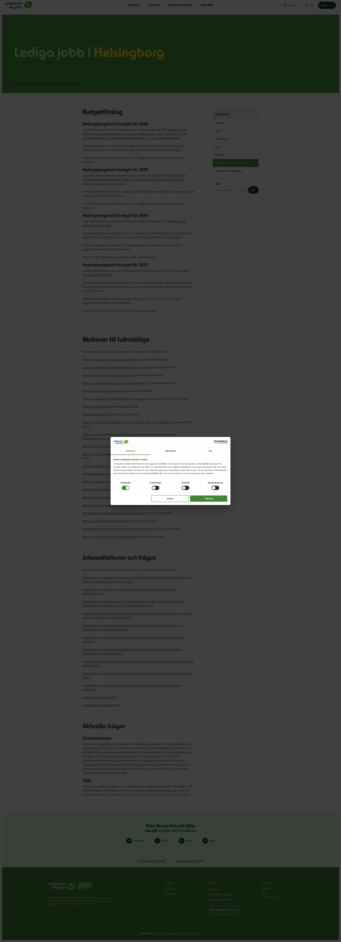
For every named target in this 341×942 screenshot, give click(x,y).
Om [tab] (210, 451)
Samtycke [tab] (130, 451)
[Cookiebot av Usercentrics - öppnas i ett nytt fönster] (216, 442)
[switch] (155, 488)
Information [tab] (170, 451)
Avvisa (170, 498)
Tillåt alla (208, 498)
